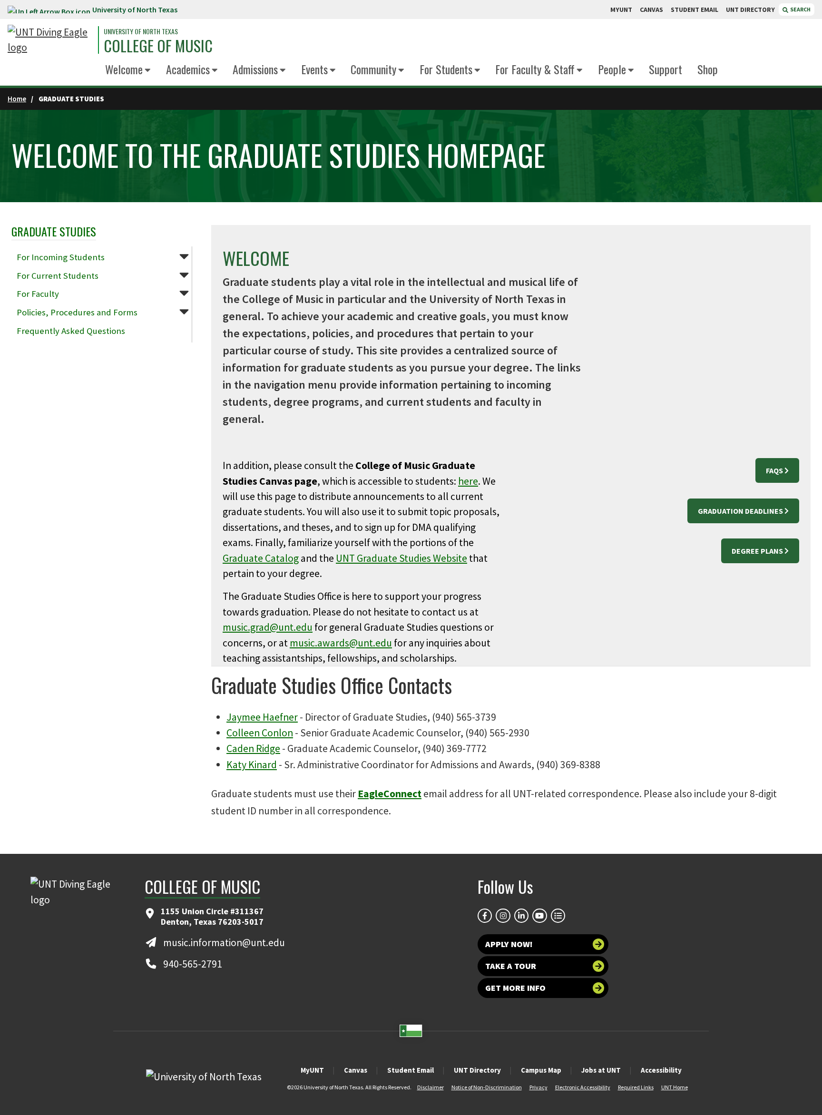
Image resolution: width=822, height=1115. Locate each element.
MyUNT (312, 1070)
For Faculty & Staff (535, 69)
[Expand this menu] (148, 70)
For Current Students (57, 275)
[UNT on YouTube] (539, 916)
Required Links (636, 1087)
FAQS (774, 470)
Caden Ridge (253, 748)
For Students (446, 69)
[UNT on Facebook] (485, 916)
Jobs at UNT (601, 1070)
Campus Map (541, 1070)
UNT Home (674, 1087)
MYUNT (621, 9)
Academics (188, 69)
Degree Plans (757, 551)
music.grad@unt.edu (268, 627)
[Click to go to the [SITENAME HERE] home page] (50, 40)
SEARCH (800, 9)
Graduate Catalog (261, 558)
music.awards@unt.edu (341, 642)
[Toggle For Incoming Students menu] (184, 256)
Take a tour (510, 965)
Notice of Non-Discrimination (486, 1087)
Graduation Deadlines (740, 511)
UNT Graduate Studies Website (401, 558)
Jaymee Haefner (262, 717)
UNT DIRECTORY (750, 9)
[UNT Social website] (558, 916)
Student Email (410, 1070)
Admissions (255, 69)
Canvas (355, 1070)
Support (665, 69)
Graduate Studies (53, 231)
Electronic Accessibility (582, 1087)
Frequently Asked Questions (71, 330)
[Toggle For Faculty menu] (184, 292)
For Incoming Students (61, 257)
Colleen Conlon (259, 732)
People (612, 69)
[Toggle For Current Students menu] (184, 274)
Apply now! (509, 944)
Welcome (124, 69)
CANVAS (651, 9)
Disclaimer (430, 1087)
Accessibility (661, 1070)
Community (373, 69)
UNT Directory (477, 1070)
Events (314, 69)
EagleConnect (389, 793)
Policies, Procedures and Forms (77, 312)
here (468, 481)
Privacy (538, 1087)
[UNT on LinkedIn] (521, 916)
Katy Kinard (251, 764)
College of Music (158, 45)
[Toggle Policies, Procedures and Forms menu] (184, 311)
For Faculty (38, 293)
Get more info (515, 987)
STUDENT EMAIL (694, 9)
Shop (707, 69)
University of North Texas (134, 9)
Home (17, 98)
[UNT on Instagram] (503, 916)
